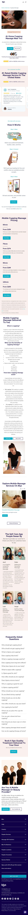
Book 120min (7, 295)
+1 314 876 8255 (6, 891)
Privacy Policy (10, 881)
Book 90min (6, 276)
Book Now (10, 48)
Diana (9, 106)
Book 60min (6, 238)
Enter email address (6, 868)
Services (7, 8)
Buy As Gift (17, 48)
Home (3, 8)
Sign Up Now (5, 809)
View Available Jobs (16, 809)
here (20, 208)
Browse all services (14, 523)
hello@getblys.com (6, 889)
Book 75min (6, 257)
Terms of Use (16, 909)
